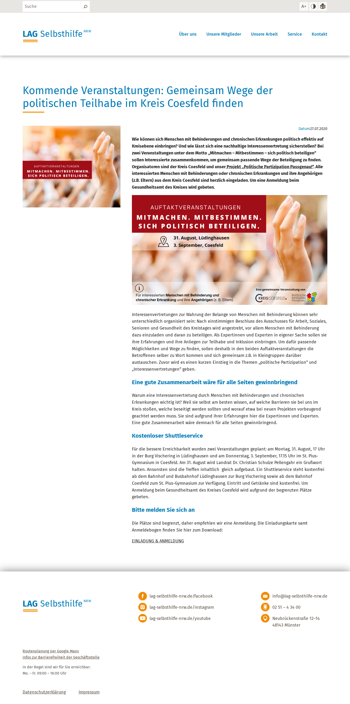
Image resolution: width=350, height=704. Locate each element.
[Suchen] (85, 6)
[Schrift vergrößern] (304, 6)
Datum (304, 128)
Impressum (89, 692)
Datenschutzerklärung (44, 692)
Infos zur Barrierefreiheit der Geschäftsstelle (61, 657)
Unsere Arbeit (264, 34)
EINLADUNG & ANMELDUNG (158, 541)
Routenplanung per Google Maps (51, 651)
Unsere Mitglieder (223, 34)
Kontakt (319, 34)
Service (295, 34)
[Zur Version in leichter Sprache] (322, 6)
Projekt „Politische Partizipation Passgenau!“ (270, 166)
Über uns (188, 34)
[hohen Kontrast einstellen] (313, 6)
